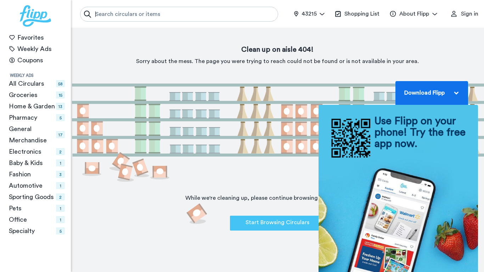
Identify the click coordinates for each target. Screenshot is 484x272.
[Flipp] (35, 16)
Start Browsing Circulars (277, 222)
